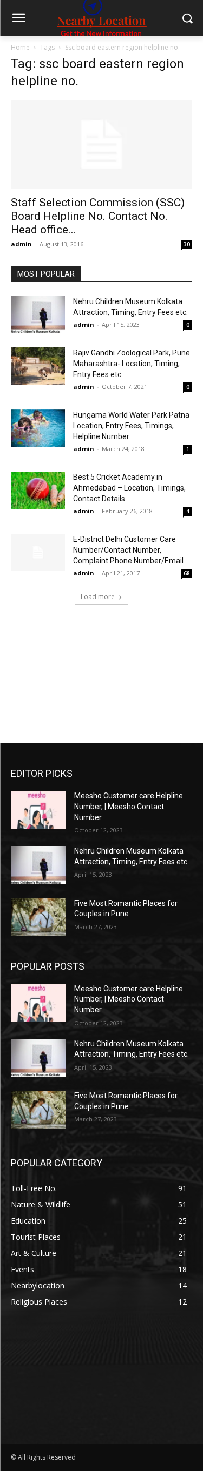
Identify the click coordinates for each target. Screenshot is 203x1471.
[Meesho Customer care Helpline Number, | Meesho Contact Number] (38, 810)
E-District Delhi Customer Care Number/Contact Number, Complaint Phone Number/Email (128, 550)
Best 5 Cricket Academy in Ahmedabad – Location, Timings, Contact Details (129, 488)
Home (20, 47)
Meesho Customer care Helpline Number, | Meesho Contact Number (128, 806)
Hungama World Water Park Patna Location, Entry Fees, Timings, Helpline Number (131, 426)
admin (21, 244)
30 (187, 244)
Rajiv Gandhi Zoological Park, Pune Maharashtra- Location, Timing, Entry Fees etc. (131, 363)
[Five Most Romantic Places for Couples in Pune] (38, 917)
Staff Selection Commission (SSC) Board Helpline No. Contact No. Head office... (98, 216)
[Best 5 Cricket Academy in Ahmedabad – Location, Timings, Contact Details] (38, 490)
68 (187, 573)
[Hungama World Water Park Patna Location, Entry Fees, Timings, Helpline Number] (38, 428)
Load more (98, 596)
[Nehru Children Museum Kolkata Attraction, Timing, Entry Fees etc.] (38, 314)
